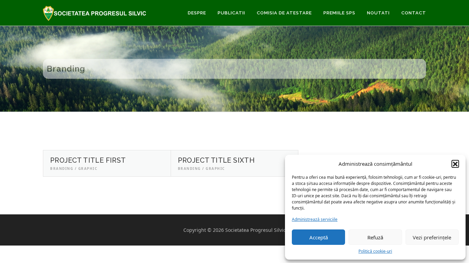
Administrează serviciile (315, 219)
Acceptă (318, 237)
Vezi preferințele (432, 237)
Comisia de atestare (284, 12)
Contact (413, 12)
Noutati (378, 12)
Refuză (375, 237)
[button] (455, 163)
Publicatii (231, 12)
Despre (197, 12)
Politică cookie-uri (375, 251)
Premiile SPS (339, 12)
